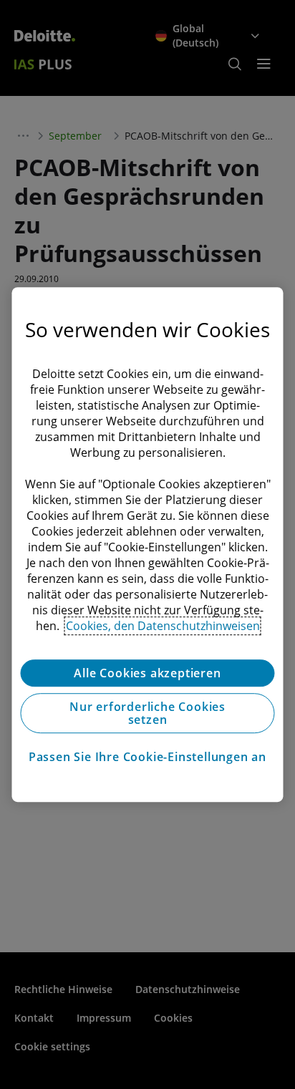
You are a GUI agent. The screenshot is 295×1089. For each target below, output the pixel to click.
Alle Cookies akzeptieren (147, 673)
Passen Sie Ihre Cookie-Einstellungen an (147, 757)
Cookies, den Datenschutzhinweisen (163, 626)
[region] (147, 545)
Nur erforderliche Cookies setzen (147, 713)
